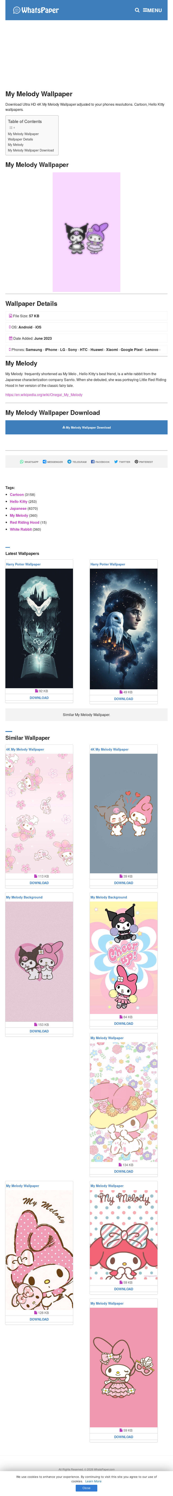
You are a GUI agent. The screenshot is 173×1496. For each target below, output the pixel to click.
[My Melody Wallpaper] (86, 231)
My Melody (15, 144)
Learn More (93, 1481)
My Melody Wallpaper (23, 133)
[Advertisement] (86, 52)
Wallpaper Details (20, 139)
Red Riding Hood (25, 522)
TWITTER (124, 462)
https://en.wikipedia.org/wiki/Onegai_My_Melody (43, 394)
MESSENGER (55, 462)
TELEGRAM (79, 462)
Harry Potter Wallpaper (23, 564)
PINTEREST (146, 462)
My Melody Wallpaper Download (31, 150)
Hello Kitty (19, 501)
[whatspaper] (36, 9)
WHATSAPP (31, 462)
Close (86, 1488)
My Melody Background (24, 897)
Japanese (18, 508)
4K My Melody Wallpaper (25, 749)
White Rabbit (21, 529)
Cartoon (17, 494)
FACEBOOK (102, 462)
